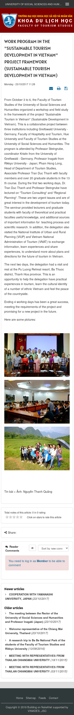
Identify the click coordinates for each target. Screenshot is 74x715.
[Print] (59, 88)
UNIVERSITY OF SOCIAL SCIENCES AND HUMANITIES (34, 4)
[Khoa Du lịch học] (37, 20)
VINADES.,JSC (37, 711)
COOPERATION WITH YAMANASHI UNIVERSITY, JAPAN (29, 596)
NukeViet (46, 707)
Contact (53, 698)
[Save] (66, 88)
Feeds (42, 698)
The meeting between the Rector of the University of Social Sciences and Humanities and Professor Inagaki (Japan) (34, 617)
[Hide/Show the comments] (32, 548)
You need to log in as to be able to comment (37, 563)
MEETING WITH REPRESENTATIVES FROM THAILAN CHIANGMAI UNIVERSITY (34, 658)
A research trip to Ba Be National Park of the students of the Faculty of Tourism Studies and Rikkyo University (35, 644)
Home (19, 698)
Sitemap (31, 698)
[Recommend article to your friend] (51, 88)
